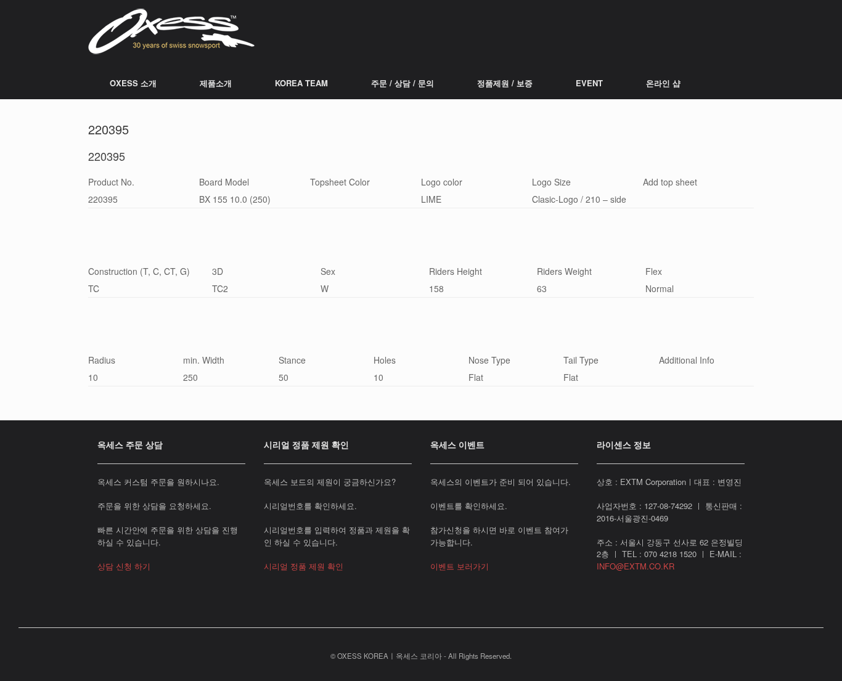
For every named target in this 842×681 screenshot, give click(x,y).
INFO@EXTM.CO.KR (635, 566)
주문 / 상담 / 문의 (402, 83)
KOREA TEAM (301, 83)
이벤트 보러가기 (459, 566)
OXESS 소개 (133, 83)
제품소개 (216, 83)
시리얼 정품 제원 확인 (303, 566)
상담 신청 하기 (123, 566)
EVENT (589, 83)
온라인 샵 (663, 83)
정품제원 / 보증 (505, 83)
